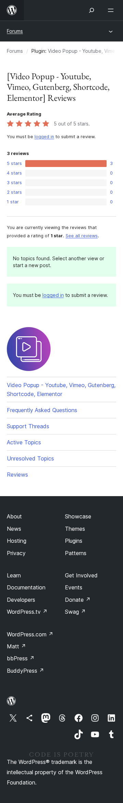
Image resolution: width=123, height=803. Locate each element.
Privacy (16, 553)
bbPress (21, 658)
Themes (75, 528)
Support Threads (28, 426)
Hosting (16, 540)
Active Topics (24, 442)
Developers (21, 599)
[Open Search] (91, 10)
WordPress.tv (27, 611)
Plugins (73, 540)
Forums (15, 31)
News (14, 528)
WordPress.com (30, 634)
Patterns (75, 553)
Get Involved (81, 575)
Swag (75, 611)
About (14, 516)
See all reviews (82, 235)
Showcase (78, 516)
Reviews (17, 474)
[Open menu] (112, 10)
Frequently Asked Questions (42, 410)
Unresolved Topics (30, 458)
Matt (16, 646)
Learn (14, 575)
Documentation (26, 587)
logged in (44, 136)
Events (73, 587)
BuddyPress (25, 670)
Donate (78, 599)
